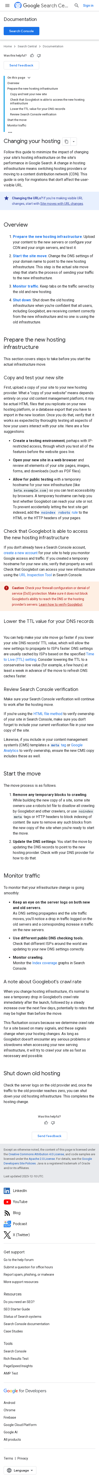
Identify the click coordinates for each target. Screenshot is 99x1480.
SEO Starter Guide (17, 1309)
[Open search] (76, 5)
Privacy (22, 1458)
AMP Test (11, 1373)
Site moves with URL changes (61, 203)
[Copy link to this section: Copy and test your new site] (68, 378)
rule (59, 512)
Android (9, 1403)
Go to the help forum (19, 1260)
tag (58, 745)
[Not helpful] (38, 55)
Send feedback (21, 65)
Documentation (20, 19)
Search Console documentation (27, 1324)
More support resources (21, 1282)
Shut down (22, 300)
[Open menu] (7, 5)
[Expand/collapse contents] (29, 77)
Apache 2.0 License (42, 1159)
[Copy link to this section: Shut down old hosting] (64, 1074)
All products (12, 1439)
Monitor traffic (25, 286)
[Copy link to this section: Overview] (32, 225)
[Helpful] (32, 55)
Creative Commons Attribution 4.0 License (36, 1154)
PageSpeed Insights (18, 1366)
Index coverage (44, 963)
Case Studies (13, 1331)
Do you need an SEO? (19, 1302)
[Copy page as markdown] (66, 141)
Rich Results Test (16, 1358)
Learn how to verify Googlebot (60, 604)
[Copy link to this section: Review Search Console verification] (82, 690)
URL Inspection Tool (35, 575)
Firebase (10, 1417)
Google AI (10, 1432)
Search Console (21, 31)
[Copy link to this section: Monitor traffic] (44, 876)
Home (8, 46)
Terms (8, 1458)
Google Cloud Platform (20, 1425)
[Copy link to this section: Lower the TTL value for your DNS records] (8, 628)
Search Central (55, 6)
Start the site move (30, 256)
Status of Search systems (22, 1316)
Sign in (88, 5)
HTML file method (47, 714)
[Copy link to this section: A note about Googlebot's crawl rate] (86, 982)
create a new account (21, 553)
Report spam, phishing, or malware (29, 1274)
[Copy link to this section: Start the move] (45, 774)
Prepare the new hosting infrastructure (47, 236)
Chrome (9, 1410)
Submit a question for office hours (28, 1267)
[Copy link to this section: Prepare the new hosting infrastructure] (43, 347)
